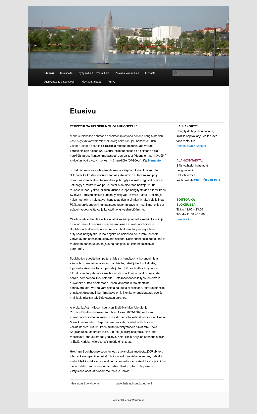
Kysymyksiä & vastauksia (94, 73)
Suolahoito (66, 73)
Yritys (111, 81)
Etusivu (49, 73)
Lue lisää (182, 219)
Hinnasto (150, 73)
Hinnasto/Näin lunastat (191, 145)
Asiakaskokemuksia (127, 73)
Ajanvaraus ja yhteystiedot (59, 81)
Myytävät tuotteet (92, 81)
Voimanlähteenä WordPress (128, 400)
